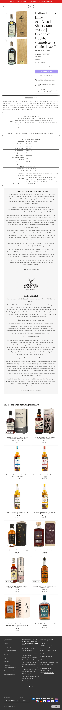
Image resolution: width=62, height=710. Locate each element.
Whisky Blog (7, 647)
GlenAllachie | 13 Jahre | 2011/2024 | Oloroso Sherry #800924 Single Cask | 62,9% (17, 438)
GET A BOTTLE (11, 706)
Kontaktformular (49, 672)
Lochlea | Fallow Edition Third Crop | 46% (44, 550)
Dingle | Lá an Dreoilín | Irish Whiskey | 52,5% (17, 550)
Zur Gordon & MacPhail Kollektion (30, 390)
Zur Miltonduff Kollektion (30, 269)
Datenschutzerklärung (10, 671)
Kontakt (6, 654)
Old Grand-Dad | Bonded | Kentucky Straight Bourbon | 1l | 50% (44, 587)
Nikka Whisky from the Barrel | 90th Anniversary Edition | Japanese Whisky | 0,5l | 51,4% (17, 625)
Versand (44, 58)
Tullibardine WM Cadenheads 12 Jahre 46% (45, 623)
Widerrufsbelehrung (9, 674)
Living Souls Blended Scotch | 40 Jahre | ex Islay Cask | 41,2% (45, 513)
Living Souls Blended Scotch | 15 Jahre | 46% (44, 474)
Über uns (6, 643)
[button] (3, 6)
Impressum (7, 658)
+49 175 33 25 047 (46, 645)
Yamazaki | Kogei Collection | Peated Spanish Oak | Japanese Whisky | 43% (44, 438)
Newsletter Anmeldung (10, 650)
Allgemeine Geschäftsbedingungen (10, 666)
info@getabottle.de (46, 656)
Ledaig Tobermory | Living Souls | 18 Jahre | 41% (17, 513)
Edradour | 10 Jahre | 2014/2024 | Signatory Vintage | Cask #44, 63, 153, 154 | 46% (17, 587)
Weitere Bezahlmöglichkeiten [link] (47, 75)
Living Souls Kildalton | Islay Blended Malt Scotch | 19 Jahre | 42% (17, 475)
